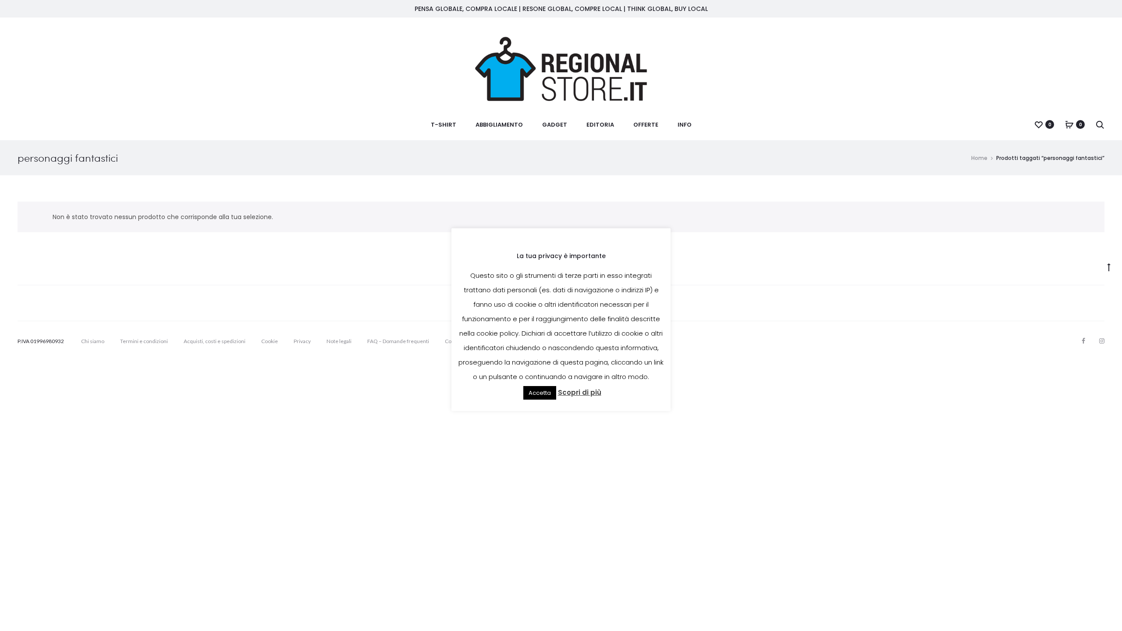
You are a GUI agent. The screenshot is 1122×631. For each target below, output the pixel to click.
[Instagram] (1101, 341)
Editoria (600, 125)
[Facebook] (1083, 341)
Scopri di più (579, 392)
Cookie (269, 341)
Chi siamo (92, 341)
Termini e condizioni (144, 341)
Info (685, 125)
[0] (1038, 124)
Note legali (339, 341)
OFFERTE (645, 125)
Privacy (302, 341)
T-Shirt (443, 125)
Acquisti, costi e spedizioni (214, 341)
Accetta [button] (540, 393)
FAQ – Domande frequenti (398, 341)
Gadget (554, 125)
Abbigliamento (499, 125)
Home (979, 158)
